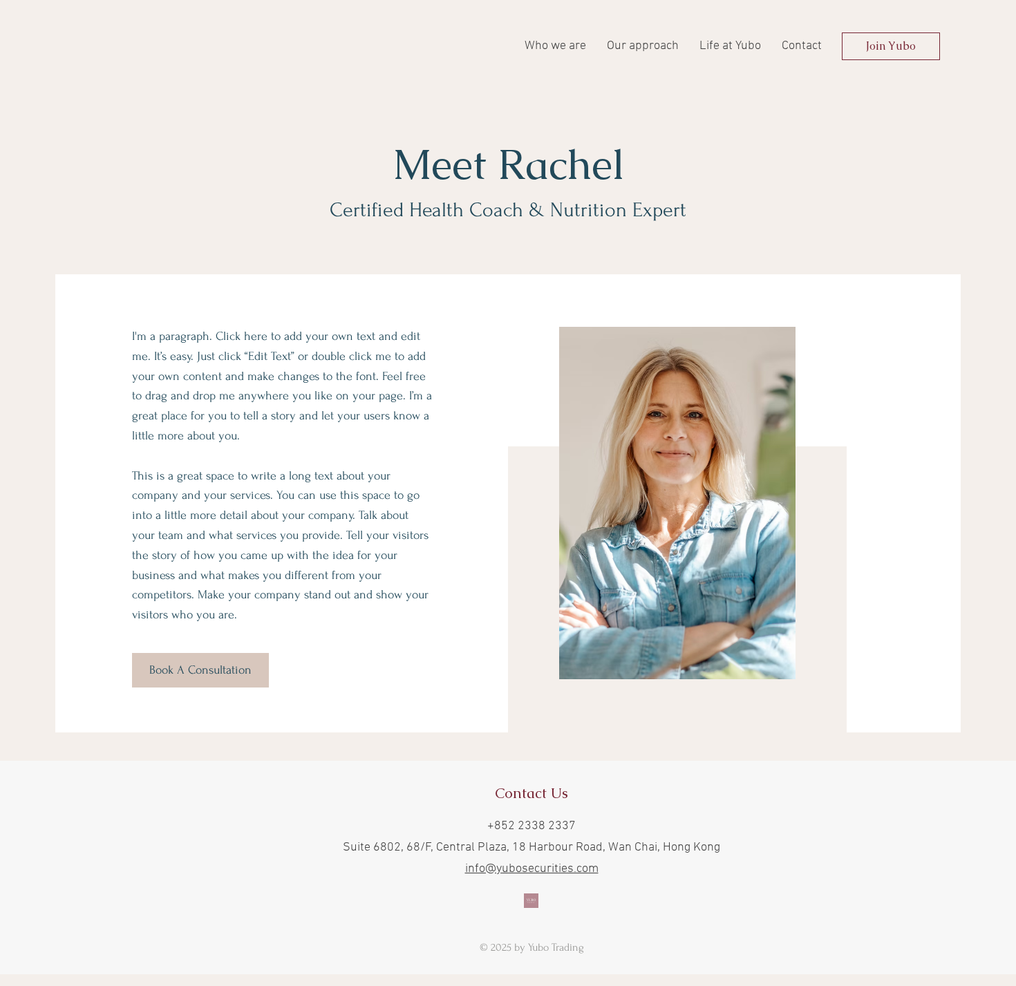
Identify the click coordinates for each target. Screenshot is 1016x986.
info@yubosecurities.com (532, 869)
